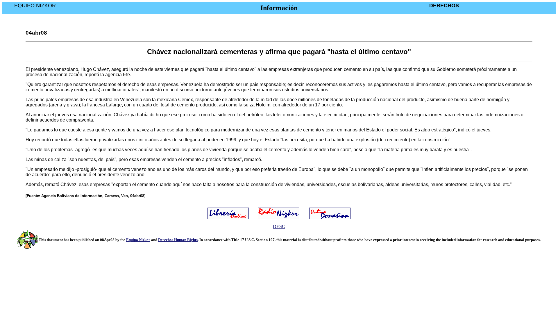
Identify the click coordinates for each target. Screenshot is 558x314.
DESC (279, 226)
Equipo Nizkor (138, 240)
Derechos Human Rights (178, 240)
